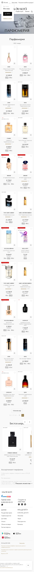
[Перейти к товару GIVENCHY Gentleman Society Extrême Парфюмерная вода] (25, 316)
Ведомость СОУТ (4, 553)
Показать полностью (23, 483)
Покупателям (22, 2)
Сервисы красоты (6, 515)
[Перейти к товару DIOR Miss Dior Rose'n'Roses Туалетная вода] (25, 62)
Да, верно (7, 13)
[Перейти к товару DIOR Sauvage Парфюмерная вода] (8, 98)
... (17, 415)
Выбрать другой (7, 18)
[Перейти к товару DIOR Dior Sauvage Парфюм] (25, 352)
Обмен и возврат (6, 524)
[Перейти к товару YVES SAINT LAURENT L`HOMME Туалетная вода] (8, 279)
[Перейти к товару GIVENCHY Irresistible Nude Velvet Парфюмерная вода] (8, 388)
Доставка (4, 518)
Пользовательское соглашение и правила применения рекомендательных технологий (16, 550)
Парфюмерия (19, 11)
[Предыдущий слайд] (25, 422)
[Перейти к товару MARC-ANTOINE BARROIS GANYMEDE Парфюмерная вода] (25, 279)
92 (19, 415)
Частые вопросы (5, 527)
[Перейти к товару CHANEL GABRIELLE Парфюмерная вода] (8, 134)
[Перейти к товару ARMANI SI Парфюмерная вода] (8, 171)
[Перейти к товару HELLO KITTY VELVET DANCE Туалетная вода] (25, 243)
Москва (5, 2)
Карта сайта (22, 543)
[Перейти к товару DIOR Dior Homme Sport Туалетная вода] (8, 352)
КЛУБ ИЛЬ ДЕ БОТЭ (23, 513)
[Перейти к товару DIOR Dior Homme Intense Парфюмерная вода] (25, 98)
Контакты (20, 524)
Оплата (3, 521)
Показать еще (17, 410)
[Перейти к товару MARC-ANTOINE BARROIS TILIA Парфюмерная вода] (25, 208)
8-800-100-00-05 (7, 502)
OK (28, 565)
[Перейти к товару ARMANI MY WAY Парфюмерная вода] (25, 171)
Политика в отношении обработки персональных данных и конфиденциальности (13, 546)
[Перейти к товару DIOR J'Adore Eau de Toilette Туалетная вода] (8, 62)
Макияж (27, 11)
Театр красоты (22, 521)
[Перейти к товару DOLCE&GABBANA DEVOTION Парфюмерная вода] (8, 316)
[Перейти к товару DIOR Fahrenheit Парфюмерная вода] (25, 388)
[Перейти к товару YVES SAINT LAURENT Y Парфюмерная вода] (8, 208)
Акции (19, 518)
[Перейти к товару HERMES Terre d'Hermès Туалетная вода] (25, 134)
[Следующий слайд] (29, 422)
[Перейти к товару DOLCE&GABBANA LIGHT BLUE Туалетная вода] (8, 243)
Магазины (14, 2)
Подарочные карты (6, 513)
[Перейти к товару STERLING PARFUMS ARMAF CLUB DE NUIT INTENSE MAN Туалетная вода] (13, 446)
